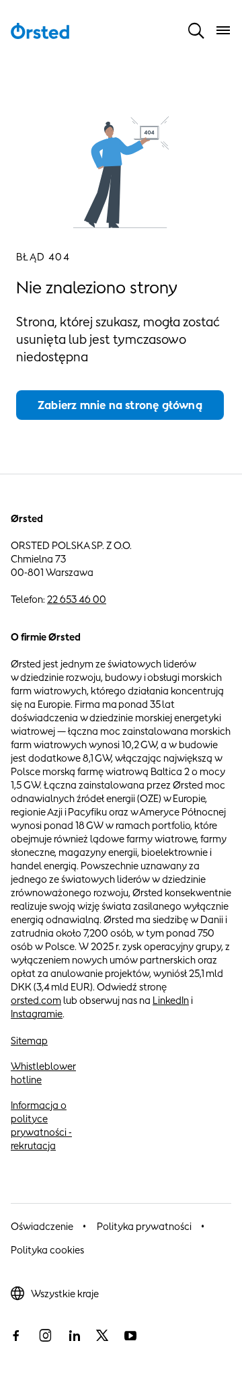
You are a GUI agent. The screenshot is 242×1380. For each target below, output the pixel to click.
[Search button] (196, 30)
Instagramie (37, 1013)
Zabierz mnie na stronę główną (120, 405)
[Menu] (223, 30)
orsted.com (36, 1000)
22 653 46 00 (76, 599)
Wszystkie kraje (65, 1293)
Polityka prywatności (144, 1226)
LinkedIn (171, 1000)
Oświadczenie (42, 1226)
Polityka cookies (47, 1250)
